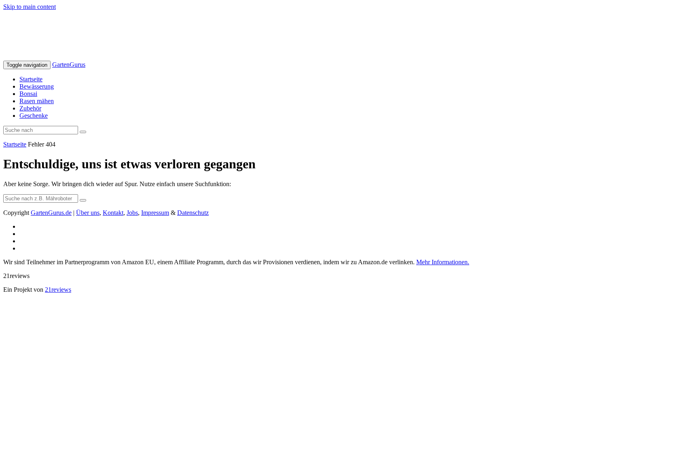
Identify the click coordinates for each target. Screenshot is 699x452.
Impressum (155, 212)
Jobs (132, 212)
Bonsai (28, 93)
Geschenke (33, 115)
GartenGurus (68, 64)
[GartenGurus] (94, 56)
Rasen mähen (36, 101)
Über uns (88, 212)
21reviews (58, 289)
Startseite (30, 79)
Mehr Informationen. (442, 262)
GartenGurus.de (51, 212)
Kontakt (113, 212)
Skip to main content (29, 6)
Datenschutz (193, 212)
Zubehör (30, 108)
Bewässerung (36, 86)
